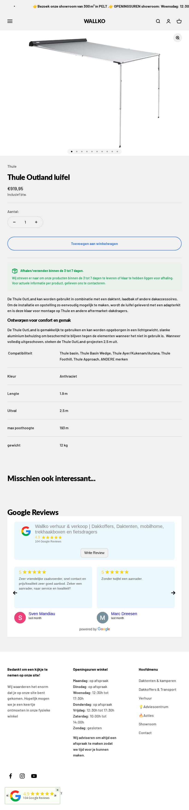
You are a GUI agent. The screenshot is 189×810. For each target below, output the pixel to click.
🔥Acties (146, 715)
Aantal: (13, 211)
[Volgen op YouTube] (34, 776)
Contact (145, 732)
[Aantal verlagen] (14, 222)
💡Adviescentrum (153, 706)
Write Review (94, 553)
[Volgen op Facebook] (10, 776)
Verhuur (145, 698)
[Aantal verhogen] (36, 222)
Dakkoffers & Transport (157, 689)
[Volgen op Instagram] (22, 776)
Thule (12, 166)
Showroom (147, 724)
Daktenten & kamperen (157, 680)
